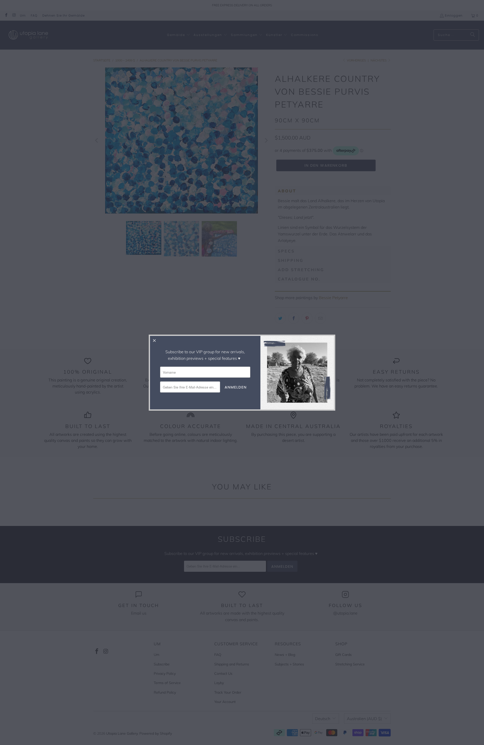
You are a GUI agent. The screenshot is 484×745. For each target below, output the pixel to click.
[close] (154, 340)
